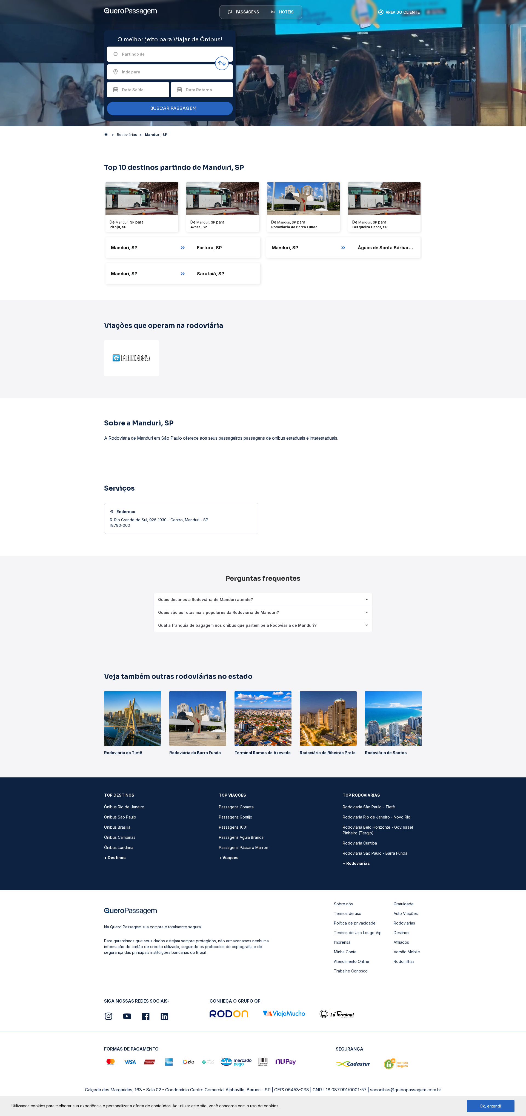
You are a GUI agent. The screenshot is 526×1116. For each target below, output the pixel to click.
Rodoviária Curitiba (360, 843)
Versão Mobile (407, 951)
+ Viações (229, 857)
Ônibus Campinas (119, 837)
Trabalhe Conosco (351, 971)
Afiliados (401, 942)
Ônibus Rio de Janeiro (124, 807)
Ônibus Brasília (117, 827)
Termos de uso (347, 913)
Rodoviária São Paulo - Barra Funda (375, 853)
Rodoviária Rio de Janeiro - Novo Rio (376, 817)
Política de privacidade (355, 923)
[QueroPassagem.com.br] (108, 135)
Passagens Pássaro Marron (243, 847)
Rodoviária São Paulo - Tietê (369, 807)
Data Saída (133, 89)
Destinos (401, 932)
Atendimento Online (351, 961)
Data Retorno (199, 89)
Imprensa (342, 942)
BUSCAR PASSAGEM (172, 108)
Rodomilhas (404, 961)
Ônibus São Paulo (120, 817)
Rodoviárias (404, 923)
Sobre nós (343, 904)
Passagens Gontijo (235, 817)
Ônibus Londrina (118, 847)
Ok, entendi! (491, 1106)
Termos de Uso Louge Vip (358, 932)
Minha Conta (345, 951)
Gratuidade (404, 904)
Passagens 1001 (233, 827)
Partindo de (133, 54)
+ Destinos (115, 857)
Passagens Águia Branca (241, 837)
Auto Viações (406, 913)
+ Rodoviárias (356, 863)
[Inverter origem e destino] (222, 63)
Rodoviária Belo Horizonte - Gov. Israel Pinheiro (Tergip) (378, 830)
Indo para (131, 72)
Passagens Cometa (236, 807)
